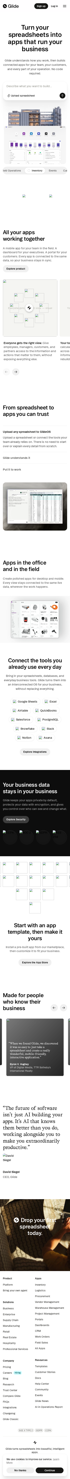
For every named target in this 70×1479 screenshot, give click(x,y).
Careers (7, 1372)
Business (8, 1308)
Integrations (10, 1407)
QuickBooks (48, 710)
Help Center (42, 1383)
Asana (48, 737)
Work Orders (42, 1336)
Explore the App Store (35, 962)
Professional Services (15, 1349)
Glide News (42, 1401)
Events (39, 1395)
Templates (41, 1366)
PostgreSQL (50, 719)
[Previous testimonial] (54, 1007)
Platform (8, 1284)
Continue (50, 1470)
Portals (39, 1319)
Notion (26, 737)
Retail (6, 1331)
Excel (53, 701)
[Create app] (62, 95)
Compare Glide (11, 1396)
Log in (54, 6)
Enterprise (9, 1314)
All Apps (40, 1348)
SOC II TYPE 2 (26, 1430)
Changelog (9, 1413)
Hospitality (9, 1343)
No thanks (20, 1470)
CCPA (48, 1430)
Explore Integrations (35, 751)
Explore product (15, 268)
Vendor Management (47, 1302)
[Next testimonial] (63, 1007)
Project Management (47, 1313)
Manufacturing (11, 1325)
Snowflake (27, 728)
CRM (38, 1330)
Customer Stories (45, 1372)
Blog (5, 1378)
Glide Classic (10, 1419)
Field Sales (41, 1342)
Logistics (40, 1290)
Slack (50, 728)
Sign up (41, 6)
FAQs (6, 1401)
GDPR (39, 1430)
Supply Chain (10, 1320)
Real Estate (9, 1337)
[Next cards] (15, 371)
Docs (38, 1378)
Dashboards (42, 1325)
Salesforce (23, 719)
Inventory (40, 1284)
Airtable (23, 710)
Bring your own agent (15, 1290)
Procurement (42, 1296)
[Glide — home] (10, 6)
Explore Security (15, 819)
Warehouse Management (49, 1307)
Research (8, 1384)
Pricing (7, 1367)
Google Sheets (27, 701)
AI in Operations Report (49, 1406)
